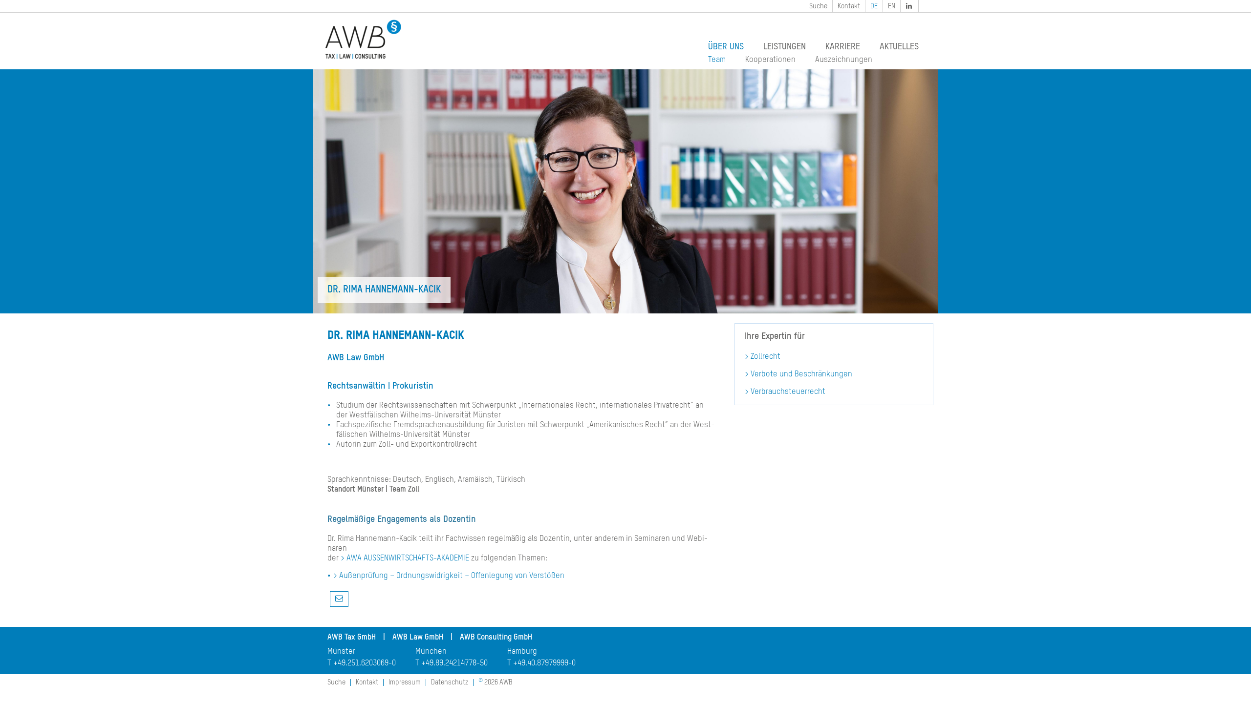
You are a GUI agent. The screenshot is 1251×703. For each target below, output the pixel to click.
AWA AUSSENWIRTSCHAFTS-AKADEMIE (407, 558)
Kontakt (849, 6)
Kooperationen (770, 60)
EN (891, 6)
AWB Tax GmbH (351, 637)
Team (717, 60)
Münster (341, 652)
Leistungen (784, 46)
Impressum (404, 682)
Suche (818, 6)
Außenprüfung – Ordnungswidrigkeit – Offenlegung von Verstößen (451, 576)
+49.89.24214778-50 (454, 663)
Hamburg (522, 652)
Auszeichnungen (843, 60)
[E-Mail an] (339, 599)
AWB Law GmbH (417, 637)
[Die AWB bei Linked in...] (910, 6)
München (431, 652)
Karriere (842, 46)
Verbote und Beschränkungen (801, 374)
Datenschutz (449, 682)
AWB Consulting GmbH (496, 637)
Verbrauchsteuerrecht (788, 392)
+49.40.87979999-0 (544, 663)
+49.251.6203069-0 (364, 663)
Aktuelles (899, 46)
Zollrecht (765, 357)
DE (874, 6)
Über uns (726, 46)
